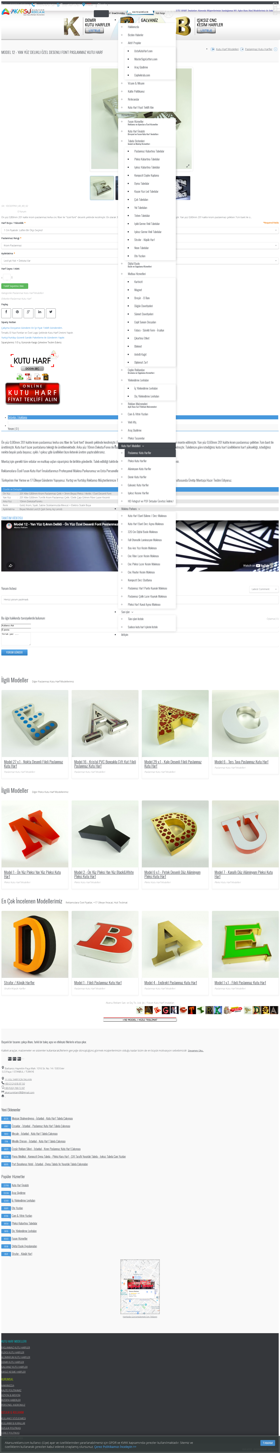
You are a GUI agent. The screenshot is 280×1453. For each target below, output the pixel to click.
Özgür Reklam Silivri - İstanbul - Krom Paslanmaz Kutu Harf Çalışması (42, 1149)
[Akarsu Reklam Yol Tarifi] (87, 5)
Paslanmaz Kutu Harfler (258, 49)
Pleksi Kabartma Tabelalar (20, 1223)
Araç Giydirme (14, 1193)
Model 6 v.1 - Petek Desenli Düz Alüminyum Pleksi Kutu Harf (172, 874)
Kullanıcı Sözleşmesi (13, 1418)
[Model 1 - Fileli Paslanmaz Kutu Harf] (105, 944)
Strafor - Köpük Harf (18, 1254)
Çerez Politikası (10, 1433)
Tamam (268, 1443)
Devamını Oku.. (196, 1050)
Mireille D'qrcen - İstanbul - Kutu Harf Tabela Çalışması (35, 1141)
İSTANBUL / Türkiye (15, 4)
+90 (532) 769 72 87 (14, 1088)
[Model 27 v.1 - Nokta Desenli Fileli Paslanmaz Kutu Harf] (34, 723)
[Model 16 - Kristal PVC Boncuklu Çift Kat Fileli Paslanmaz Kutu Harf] (105, 723)
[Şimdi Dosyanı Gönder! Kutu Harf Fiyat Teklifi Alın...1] (32, 407)
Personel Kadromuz (13, 1404)
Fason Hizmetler (16, 1239)
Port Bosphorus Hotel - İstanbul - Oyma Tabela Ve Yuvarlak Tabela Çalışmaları (46, 1164)
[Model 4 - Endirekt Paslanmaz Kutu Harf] (175, 944)
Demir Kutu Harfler (12, 1362)
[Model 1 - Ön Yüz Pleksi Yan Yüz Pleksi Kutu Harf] (34, 833)
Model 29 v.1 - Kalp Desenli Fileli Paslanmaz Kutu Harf (173, 764)
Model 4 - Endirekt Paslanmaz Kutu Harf (170, 982)
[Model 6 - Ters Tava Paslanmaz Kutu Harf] (245, 723)
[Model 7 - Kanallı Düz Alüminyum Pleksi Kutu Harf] (245, 833)
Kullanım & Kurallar (13, 1423)
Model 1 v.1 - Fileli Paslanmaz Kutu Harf (240, 982)
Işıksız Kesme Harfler (13, 1371)
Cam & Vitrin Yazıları (18, 1216)
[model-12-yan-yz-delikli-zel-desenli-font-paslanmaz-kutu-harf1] (188, 166)
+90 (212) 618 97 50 (14, 1083)
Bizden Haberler (11, 1400)
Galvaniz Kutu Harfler (14, 1367)
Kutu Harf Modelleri (227, 49)
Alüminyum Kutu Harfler (15, 1357)
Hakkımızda (7, 1385)
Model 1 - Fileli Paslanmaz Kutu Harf (98, 982)
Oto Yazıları (13, 1208)
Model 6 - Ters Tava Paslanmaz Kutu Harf (241, 761)
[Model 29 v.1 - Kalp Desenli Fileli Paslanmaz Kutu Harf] (175, 723)
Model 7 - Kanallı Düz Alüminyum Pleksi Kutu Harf (244, 874)
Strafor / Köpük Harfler (19, 982)
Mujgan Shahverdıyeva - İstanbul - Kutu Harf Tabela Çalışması (38, 1118)
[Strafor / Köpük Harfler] (34, 944)
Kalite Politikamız (11, 1390)
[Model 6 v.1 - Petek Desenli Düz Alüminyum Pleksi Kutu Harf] (175, 833)
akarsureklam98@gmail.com (19, 1092)
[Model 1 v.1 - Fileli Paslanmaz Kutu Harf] (245, 944)
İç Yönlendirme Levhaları (19, 1200)
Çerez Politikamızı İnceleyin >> (115, 1447)
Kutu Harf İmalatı (16, 1185)
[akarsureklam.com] (23, 12)
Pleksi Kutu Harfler (12, 1352)
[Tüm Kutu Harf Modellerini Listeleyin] (140, 1020)
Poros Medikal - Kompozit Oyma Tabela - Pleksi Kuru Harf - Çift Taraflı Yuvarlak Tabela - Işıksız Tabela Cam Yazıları (65, 1156)
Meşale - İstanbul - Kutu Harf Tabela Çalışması (31, 1134)
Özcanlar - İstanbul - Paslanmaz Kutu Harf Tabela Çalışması (37, 1126)
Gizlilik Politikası (11, 1428)
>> (18, 1079)
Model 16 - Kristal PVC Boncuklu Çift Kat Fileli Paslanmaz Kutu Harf (105, 764)
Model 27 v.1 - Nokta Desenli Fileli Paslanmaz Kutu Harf (33, 764)
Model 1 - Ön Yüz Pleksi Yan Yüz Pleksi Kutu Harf (32, 874)
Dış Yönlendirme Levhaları (20, 1231)
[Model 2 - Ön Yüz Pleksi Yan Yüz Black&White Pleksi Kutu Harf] (105, 833)
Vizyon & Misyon (10, 1395)
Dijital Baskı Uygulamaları (20, 1246)
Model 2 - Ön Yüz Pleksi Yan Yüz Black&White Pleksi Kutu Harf (104, 874)
